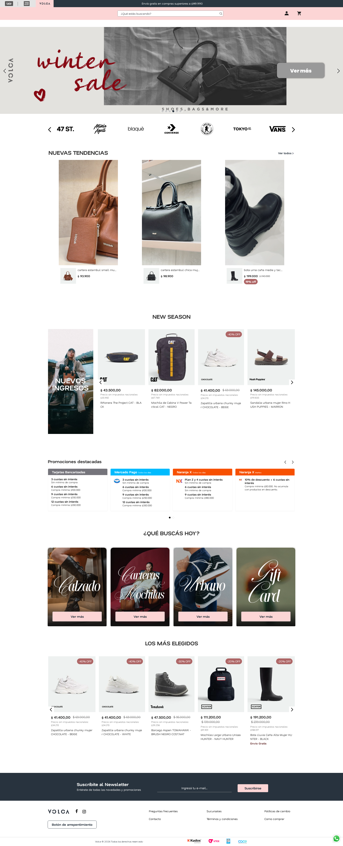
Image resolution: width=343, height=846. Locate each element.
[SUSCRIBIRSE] (253, 788)
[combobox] (171, 13)
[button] (163, 111)
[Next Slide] (338, 71)
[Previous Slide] (4, 71)
